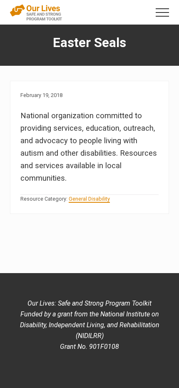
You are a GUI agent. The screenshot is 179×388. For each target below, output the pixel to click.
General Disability (89, 199)
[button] (162, 12)
